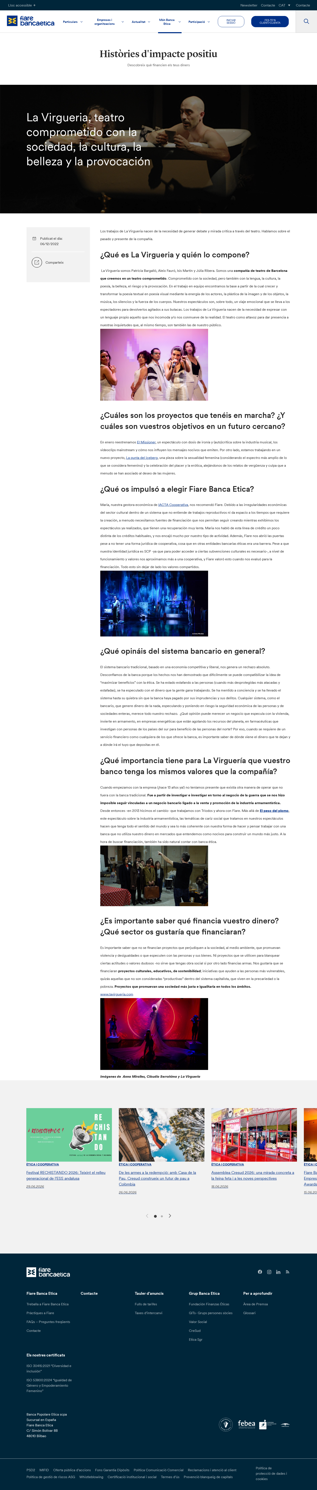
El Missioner (146, 442)
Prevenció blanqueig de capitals (208, 1477)
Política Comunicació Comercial (159, 1470)
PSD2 (31, 1470)
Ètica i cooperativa (42, 1164)
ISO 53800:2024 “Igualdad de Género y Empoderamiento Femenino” (49, 1385)
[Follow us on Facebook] (260, 1272)
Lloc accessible (20, 5)
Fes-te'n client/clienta (270, 21)
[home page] (30, 21)
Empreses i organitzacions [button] (104, 22)
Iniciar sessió (230, 21)
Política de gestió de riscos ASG (51, 1477)
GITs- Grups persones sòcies (210, 1313)
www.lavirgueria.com (116, 994)
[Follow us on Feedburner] (287, 1272)
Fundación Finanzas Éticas (209, 1304)
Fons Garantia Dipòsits (112, 1470)
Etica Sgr (195, 1339)
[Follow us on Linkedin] (278, 1272)
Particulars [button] (70, 22)
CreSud (195, 1330)
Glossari (249, 1313)
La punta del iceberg (142, 457)
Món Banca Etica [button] (166, 22)
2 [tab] (161, 1216)
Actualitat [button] (138, 22)
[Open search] (306, 21)
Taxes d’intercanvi (148, 1313)
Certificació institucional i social (132, 1477)
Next (171, 1216)
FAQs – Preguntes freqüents (48, 1322)
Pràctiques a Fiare (40, 1313)
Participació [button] (196, 22)
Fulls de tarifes (146, 1304)
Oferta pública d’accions (72, 1470)
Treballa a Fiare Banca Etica (48, 1304)
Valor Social (198, 1322)
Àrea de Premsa (255, 1304)
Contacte (268, 5)
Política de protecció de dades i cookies (271, 1473)
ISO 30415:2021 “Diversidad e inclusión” (49, 1368)
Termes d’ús (170, 1477)
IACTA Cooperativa (173, 504)
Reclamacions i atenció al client (212, 1470)
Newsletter (248, 5)
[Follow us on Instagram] (269, 1272)
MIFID (44, 1470)
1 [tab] (154, 1216)
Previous (146, 1215)
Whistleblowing (91, 1477)
